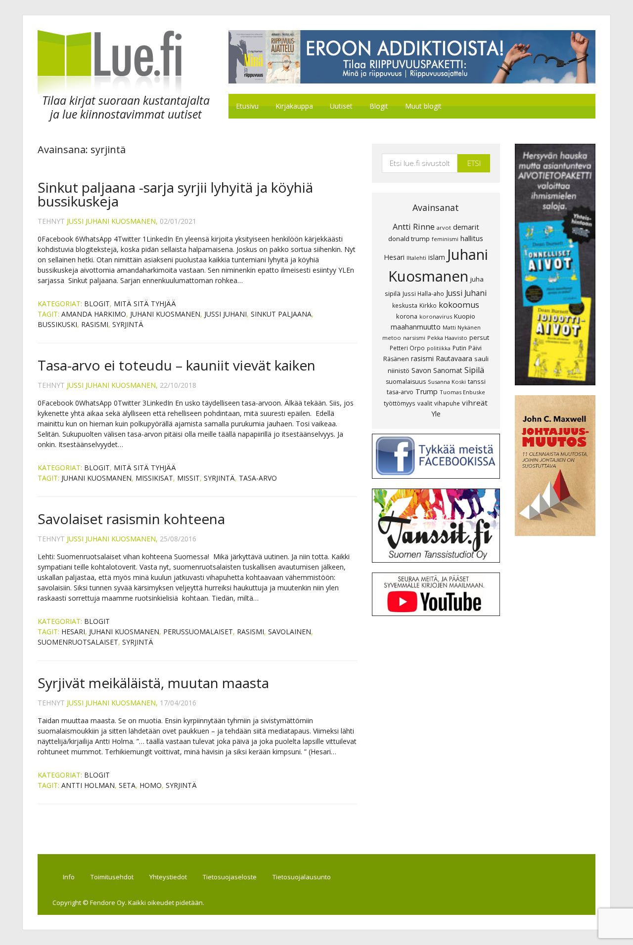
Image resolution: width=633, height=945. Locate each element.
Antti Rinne (414, 226)
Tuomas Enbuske (462, 392)
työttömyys (399, 403)
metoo (391, 337)
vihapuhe (447, 403)
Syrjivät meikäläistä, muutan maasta (153, 682)
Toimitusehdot (112, 876)
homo (150, 785)
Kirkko (428, 305)
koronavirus (435, 316)
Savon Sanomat (436, 370)
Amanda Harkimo (93, 314)
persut (479, 337)
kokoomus (459, 304)
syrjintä (127, 324)
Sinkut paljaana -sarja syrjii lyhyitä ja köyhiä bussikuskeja (175, 194)
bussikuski (57, 324)
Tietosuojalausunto (301, 876)
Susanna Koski (447, 381)
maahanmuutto (416, 326)
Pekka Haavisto (447, 337)
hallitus (471, 238)
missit (188, 478)
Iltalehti (416, 257)
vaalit (424, 403)
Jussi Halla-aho (423, 293)
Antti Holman (88, 785)
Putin (459, 348)
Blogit (97, 303)
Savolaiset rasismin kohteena (131, 518)
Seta (127, 785)
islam (436, 257)
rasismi (94, 324)
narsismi (414, 337)
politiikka (439, 348)
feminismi (445, 239)
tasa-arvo (258, 478)
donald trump (409, 238)
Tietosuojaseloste (230, 876)
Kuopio (464, 316)
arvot (444, 227)
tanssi (477, 381)
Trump (426, 391)
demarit (466, 227)
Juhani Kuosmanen (165, 314)
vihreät (475, 403)
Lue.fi (121, 62)
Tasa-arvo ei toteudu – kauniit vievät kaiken (177, 365)
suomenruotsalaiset (78, 642)
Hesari (73, 631)
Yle (436, 413)
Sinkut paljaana (281, 314)
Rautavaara (454, 358)
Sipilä (474, 370)
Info (69, 876)
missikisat (154, 478)
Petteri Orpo (407, 348)
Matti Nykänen (462, 327)
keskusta (404, 305)
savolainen (289, 631)
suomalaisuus (406, 381)
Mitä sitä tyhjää (145, 303)
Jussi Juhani (225, 314)
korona (406, 316)
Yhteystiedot (168, 876)
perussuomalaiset (198, 631)
